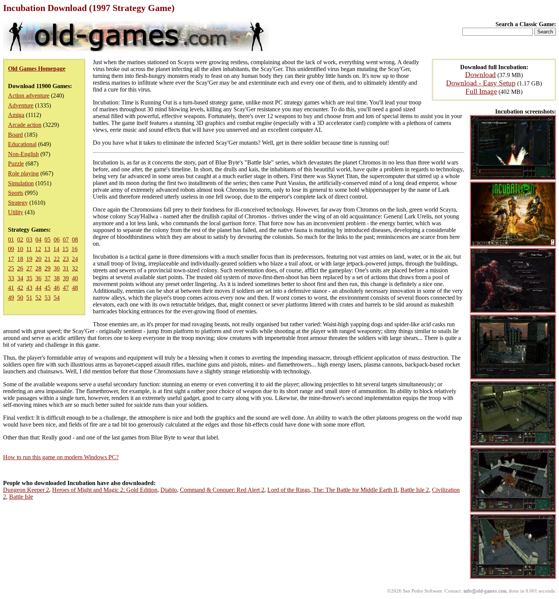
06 (57, 239)
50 (20, 297)
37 (47, 278)
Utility (15, 212)
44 (38, 287)
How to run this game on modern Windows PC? (61, 457)
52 (38, 297)
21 (47, 259)
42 (20, 287)
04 (38, 239)
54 (57, 297)
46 (57, 287)
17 (11, 259)
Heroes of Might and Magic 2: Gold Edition (104, 490)
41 (11, 287)
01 (11, 239)
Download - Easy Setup (481, 83)
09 (11, 249)
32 (75, 268)
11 (29, 249)
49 (11, 297)
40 (75, 278)
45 (47, 287)
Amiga (16, 115)
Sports (15, 193)
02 (20, 239)
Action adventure (28, 95)
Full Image (481, 91)
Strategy (18, 202)
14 (56, 249)
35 (29, 278)
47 (66, 287)
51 (29, 297)
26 (20, 268)
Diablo (168, 490)
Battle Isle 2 (414, 490)
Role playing (23, 173)
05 (47, 239)
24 (75, 259)
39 (66, 278)
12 (38, 249)
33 (11, 278)
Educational (22, 144)
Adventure (20, 105)
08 (75, 239)
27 (29, 268)
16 (74, 249)
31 (66, 268)
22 (57, 259)
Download (480, 75)
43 (29, 287)
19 (29, 259)
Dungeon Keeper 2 (26, 490)
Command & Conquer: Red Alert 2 (222, 490)
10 (20, 249)
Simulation (21, 183)
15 (65, 249)
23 (66, 259)
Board (15, 134)
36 (38, 278)
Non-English (23, 154)
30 (57, 268)
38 (57, 278)
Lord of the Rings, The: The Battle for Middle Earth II (332, 490)
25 (11, 268)
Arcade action (24, 125)
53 (47, 297)
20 (38, 259)
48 (75, 287)
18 (20, 259)
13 (47, 249)
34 (20, 278)
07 (66, 239)
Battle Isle (21, 496)
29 (47, 268)
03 (29, 239)
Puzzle (16, 163)
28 (38, 268)
